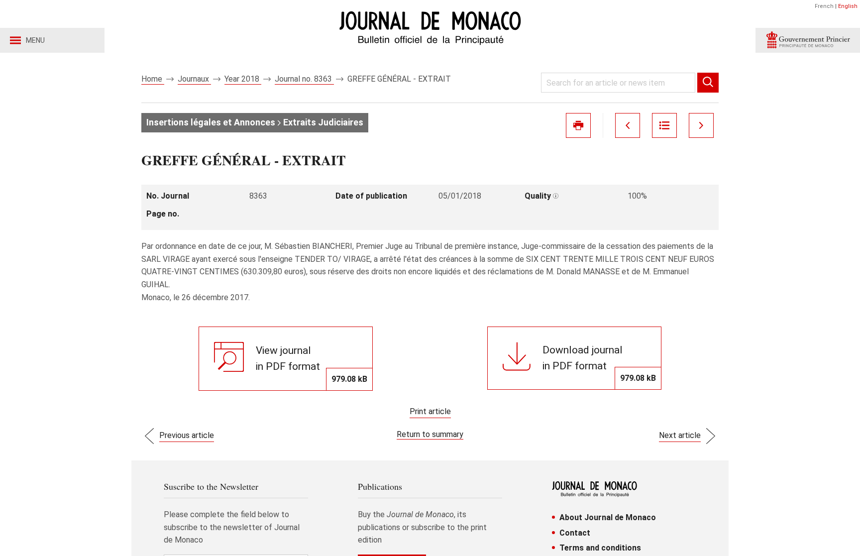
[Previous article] (627, 125)
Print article (430, 411)
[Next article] (701, 125)
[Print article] (578, 125)
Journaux (194, 79)
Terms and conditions (600, 548)
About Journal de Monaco (607, 517)
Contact (574, 533)
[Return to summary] (664, 125)
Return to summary (430, 434)
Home (152, 79)
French (824, 6)
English (848, 6)
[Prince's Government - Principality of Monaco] (807, 40)
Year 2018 (242, 79)
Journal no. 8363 (304, 79)
